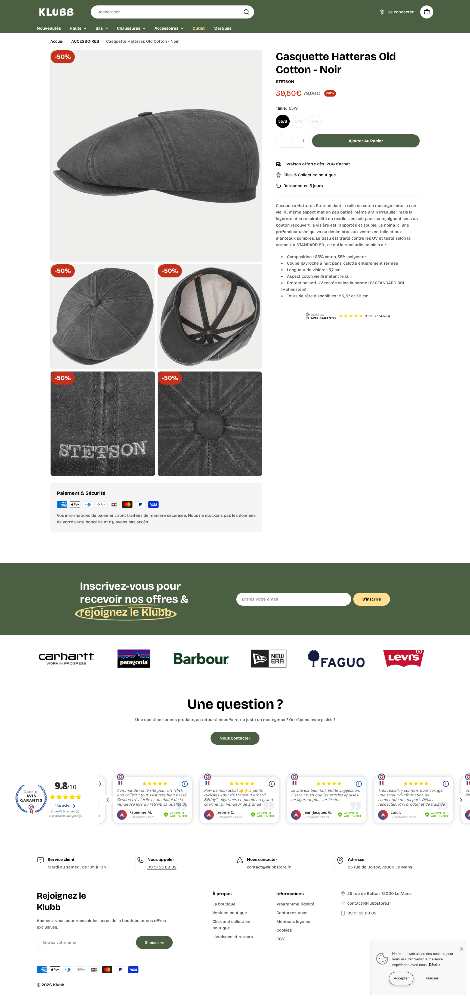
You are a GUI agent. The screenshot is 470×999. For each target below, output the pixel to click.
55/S (282, 121)
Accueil (57, 41)
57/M (300, 123)
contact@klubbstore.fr (369, 903)
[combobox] (172, 11)
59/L (316, 123)
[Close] (461, 948)
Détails (434, 965)
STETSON (285, 81)
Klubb (58, 984)
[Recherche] (246, 12)
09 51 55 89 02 (162, 867)
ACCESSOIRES (85, 41)
